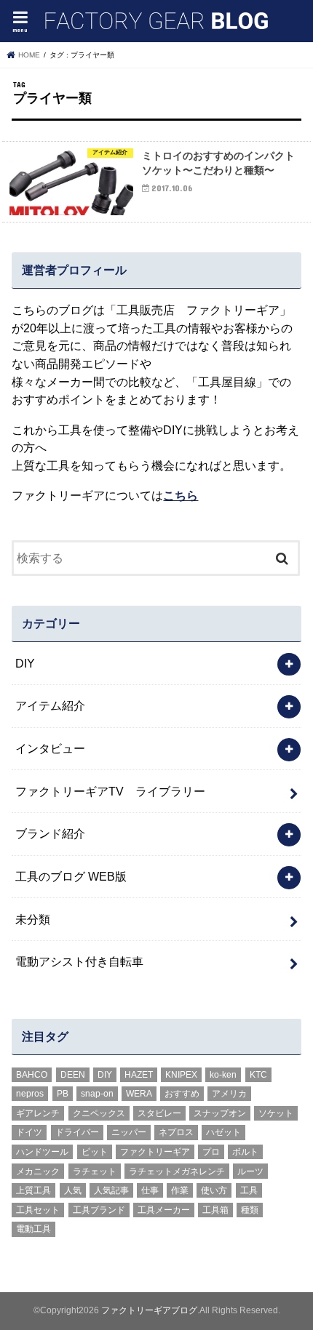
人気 (73, 1190)
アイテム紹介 (50, 705)
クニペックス (99, 1113)
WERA (139, 1094)
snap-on (97, 1094)
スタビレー (159, 1113)
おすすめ (182, 1094)
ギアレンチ (38, 1113)
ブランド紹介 (50, 833)
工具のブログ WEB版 (71, 876)
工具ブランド (99, 1210)
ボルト (245, 1152)
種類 (249, 1210)
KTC (258, 1075)
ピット (95, 1152)
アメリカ (229, 1094)
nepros (30, 1094)
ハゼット (223, 1132)
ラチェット (94, 1171)
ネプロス (176, 1132)
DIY (25, 663)
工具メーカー (164, 1210)
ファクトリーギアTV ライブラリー (110, 791)
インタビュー (50, 748)
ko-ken (223, 1075)
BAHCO (31, 1075)
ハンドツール (42, 1152)
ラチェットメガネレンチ (177, 1171)
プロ (211, 1152)
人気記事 (111, 1190)
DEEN (72, 1075)
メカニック (38, 1171)
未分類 (32, 919)
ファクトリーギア (155, 1152)
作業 (180, 1190)
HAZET (138, 1075)
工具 (249, 1190)
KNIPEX (181, 1075)
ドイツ (29, 1132)
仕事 (150, 1190)
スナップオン (220, 1113)
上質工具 (33, 1190)
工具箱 (215, 1210)
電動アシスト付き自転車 (79, 961)
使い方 (214, 1190)
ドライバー (77, 1132)
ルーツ (250, 1171)
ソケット (275, 1113)
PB (62, 1094)
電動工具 (33, 1229)
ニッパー (128, 1132)
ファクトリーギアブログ (149, 1310)
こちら (180, 495)
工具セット (38, 1210)
